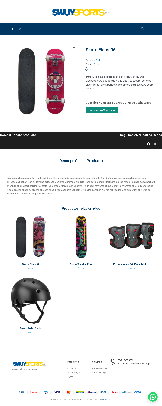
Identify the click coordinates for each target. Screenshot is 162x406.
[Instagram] (19, 29)
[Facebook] (12, 29)
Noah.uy (106, 399)
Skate (98, 60)
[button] (74, 49)
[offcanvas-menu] (155, 29)
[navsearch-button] (142, 29)
